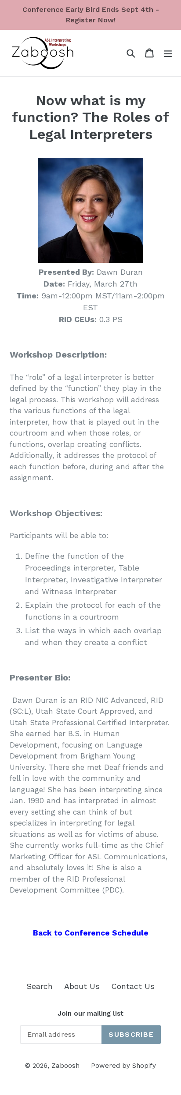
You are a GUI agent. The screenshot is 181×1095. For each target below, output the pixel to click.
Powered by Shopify (123, 1066)
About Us (82, 986)
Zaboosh (65, 1066)
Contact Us (133, 986)
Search (39, 986)
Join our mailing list (90, 1013)
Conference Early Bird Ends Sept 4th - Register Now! (90, 14)
